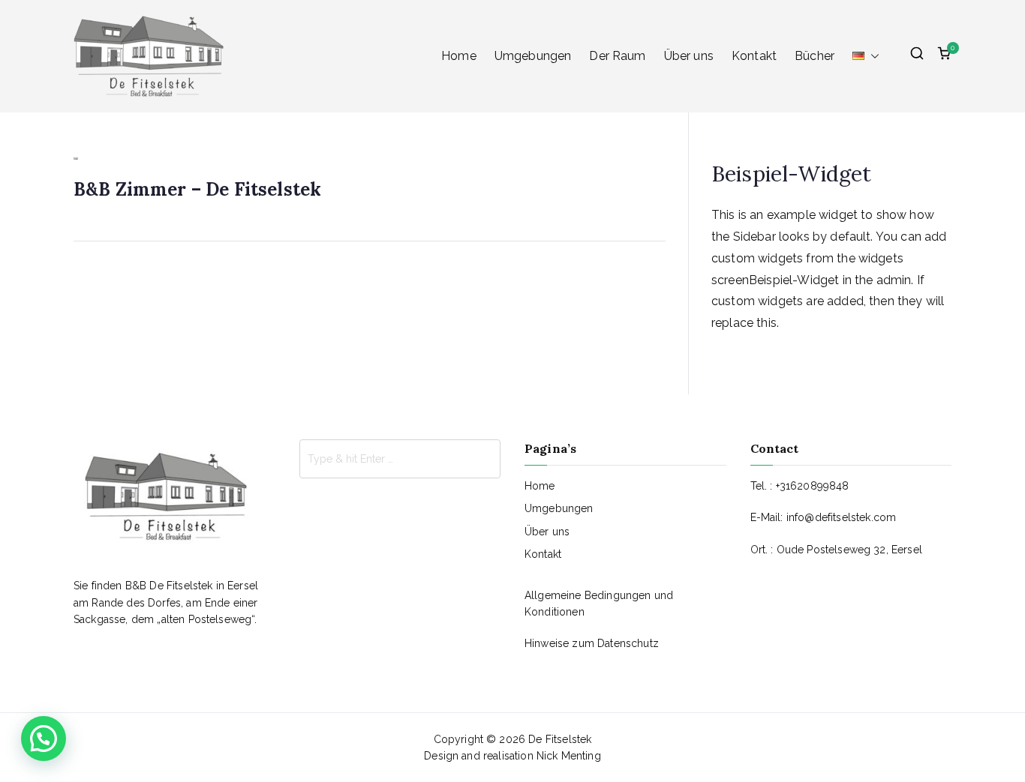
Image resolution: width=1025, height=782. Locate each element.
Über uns (689, 56)
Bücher (814, 56)
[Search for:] (400, 459)
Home (458, 56)
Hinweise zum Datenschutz (592, 643)
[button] (871, 56)
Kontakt (754, 56)
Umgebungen (533, 56)
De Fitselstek (559, 739)
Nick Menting (569, 756)
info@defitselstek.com (841, 517)
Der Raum (617, 56)
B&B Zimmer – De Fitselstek (197, 189)
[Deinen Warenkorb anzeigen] (943, 56)
